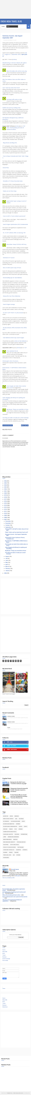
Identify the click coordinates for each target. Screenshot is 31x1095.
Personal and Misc (21, 842)
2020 (5, 493)
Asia (16, 818)
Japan (4, 836)
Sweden (10, 852)
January (7, 570)
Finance (11, 829)
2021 (5, 491)
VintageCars (6, 857)
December (8, 521)
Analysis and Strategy (8, 818)
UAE (14, 855)
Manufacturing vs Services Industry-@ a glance (14, 62)
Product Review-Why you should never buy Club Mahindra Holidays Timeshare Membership (18, 796)
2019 (5, 495)
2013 (5, 507)
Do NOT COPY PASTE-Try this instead (13, 312)
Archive (14, 59)
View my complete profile (8, 877)
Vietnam (18, 855)
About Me (4, 951)
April (6, 564)
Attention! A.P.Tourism (9, 257)
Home (3, 26)
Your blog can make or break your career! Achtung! (15, 417)
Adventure (5, 816)
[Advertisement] (9, 9)
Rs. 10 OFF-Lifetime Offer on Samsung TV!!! (14, 232)
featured (5, 829)
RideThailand (20, 847)
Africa (11, 816)
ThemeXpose (9, 1093)
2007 (5, 519)
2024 (5, 485)
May (6, 562)
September (8, 527)
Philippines (5, 844)
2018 (5, 497)
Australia (21, 818)
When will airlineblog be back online (11, 895)
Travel (3, 955)
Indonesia (17, 834)
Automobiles (6, 821)
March (7, 566)
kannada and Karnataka (13, 836)
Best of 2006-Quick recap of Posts (12, 267)
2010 (5, 513)
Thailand (16, 852)
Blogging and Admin (7, 425)
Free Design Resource (18, 1093)
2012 (5, 509)
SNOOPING (6, 167)
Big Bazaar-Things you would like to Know (17, 409)
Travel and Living (7, 855)
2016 (5, 501)
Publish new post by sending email (11, 107)
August (7, 556)
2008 (5, 517)
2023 (5, 487)
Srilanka (5, 852)
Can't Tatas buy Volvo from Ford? (11, 87)
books (23, 821)
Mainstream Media (7, 839)
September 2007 (16, 54)
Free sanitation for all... (12, 351)
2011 (5, 511)
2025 (5, 483)
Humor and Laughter (8, 834)
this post (18, 875)
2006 (5, 573)
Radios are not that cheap (9, 191)
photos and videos (14, 844)
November (8, 523)
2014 (5, 505)
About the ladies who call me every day (17, 71)
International (24, 834)
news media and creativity (9, 842)
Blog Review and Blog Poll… (10, 142)
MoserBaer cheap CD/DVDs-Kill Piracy (16, 244)
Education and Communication (10, 826)
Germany (21, 829)
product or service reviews (9, 847)
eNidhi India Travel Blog (11, 21)
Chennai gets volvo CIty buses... (10, 361)
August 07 (8, 54)
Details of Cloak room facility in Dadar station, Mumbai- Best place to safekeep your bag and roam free (19, 803)
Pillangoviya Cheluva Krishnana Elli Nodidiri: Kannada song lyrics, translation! (19, 790)
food (15, 829)
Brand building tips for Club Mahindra (12, 277)
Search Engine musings (9, 304)
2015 (5, 503)
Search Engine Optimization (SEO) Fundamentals (15, 224)
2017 (5, 499)
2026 (5, 481)
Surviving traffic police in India (14, 99)
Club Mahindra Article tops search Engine (13, 337)
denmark (18, 823)
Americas (17, 816)
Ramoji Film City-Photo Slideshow (11, 296)
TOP (24, 126)
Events (25, 826)
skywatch (25, 849)
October (7, 525)
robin (8, 727)
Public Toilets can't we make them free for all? (16, 532)
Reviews (4, 957)
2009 (5, 515)
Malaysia (15, 839)
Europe (20, 826)
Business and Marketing (8, 823)
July (6, 558)
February (7, 568)
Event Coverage (6, 958)
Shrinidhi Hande (11, 716)
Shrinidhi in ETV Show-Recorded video (13, 181)
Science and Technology (8, 849)
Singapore (18, 849)
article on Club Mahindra (20, 341)
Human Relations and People (9, 831)
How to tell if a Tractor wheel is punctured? (14, 216)
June (6, 560)
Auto (3, 953)
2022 (5, 489)
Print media (5, 960)
